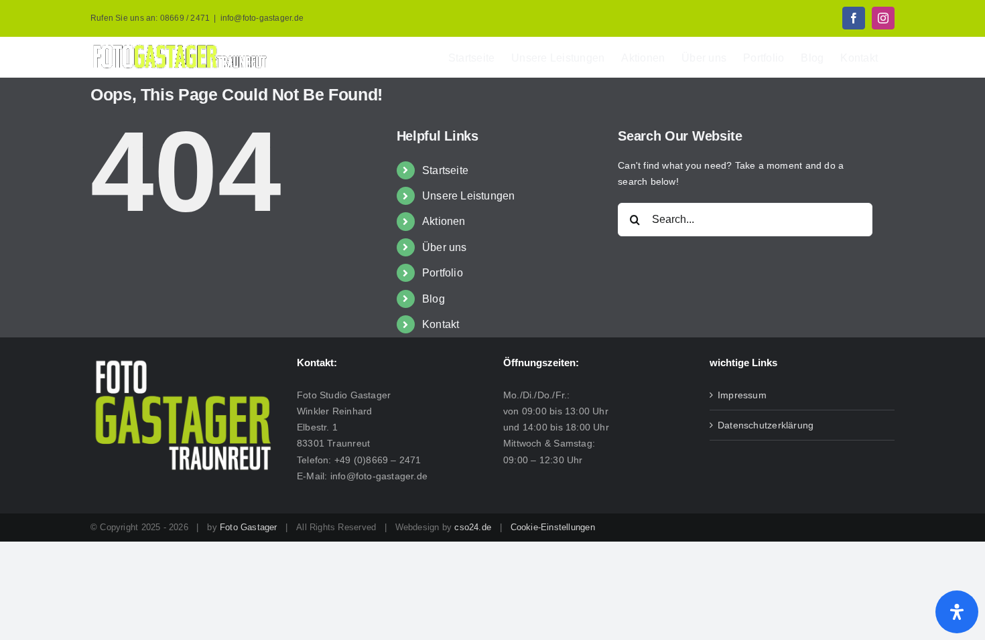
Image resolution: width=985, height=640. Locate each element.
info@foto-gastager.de (262, 18)
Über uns (444, 247)
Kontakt (440, 324)
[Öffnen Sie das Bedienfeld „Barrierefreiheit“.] (956, 611)
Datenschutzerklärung (765, 425)
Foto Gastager (248, 527)
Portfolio (442, 272)
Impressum (742, 395)
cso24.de (472, 527)
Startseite (445, 170)
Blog (433, 299)
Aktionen (444, 221)
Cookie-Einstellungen (553, 527)
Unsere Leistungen (468, 196)
